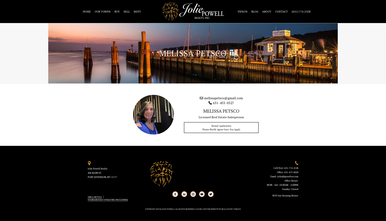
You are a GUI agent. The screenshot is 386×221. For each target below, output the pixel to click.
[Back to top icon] (371, 215)
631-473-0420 (291, 172)
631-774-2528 (291, 167)
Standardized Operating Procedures (108, 199)
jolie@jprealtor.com (287, 176)
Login (198, 209)
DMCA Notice (95, 197)
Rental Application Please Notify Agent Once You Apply (221, 127)
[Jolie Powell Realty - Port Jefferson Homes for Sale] (193, 11)
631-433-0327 (223, 103)
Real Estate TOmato (231, 209)
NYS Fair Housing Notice (285, 195)
